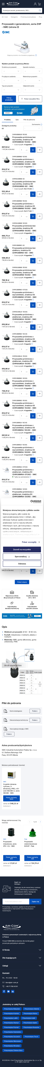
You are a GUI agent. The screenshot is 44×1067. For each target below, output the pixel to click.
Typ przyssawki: (7, 86)
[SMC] (6, 34)
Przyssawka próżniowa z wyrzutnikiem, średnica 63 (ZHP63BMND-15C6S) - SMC (24, 405)
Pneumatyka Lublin (11, 1018)
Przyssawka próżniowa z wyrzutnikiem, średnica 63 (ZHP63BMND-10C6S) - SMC (24, 383)
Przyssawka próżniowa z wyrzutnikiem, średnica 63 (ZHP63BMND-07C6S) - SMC (24, 294)
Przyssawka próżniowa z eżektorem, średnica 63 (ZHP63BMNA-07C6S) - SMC (24, 472)
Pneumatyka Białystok (12, 1009)
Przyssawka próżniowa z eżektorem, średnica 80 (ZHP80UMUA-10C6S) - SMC (24, 316)
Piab (25, 839)
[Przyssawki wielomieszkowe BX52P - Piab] (32, 832)
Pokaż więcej (22, 582)
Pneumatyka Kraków (11, 1013)
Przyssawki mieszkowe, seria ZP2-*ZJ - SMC (9, 844)
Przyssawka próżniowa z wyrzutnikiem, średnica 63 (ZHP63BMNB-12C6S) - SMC (24, 161)
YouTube (8, 991)
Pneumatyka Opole (30, 1023)
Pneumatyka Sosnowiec (12, 1032)
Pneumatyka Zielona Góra (13, 1050)
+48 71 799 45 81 (12, 986)
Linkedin (13, 991)
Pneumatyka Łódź (28, 1018)
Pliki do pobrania (29, 120)
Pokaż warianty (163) (11, 798)
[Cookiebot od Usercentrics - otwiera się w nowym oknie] (31, 501)
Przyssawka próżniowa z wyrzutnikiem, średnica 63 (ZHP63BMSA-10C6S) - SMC (24, 449)
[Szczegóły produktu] (39, 150)
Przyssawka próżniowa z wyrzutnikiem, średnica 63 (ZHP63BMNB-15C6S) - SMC (24, 206)
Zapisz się (35, 901)
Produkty (7, 120)
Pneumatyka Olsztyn (11, 1023)
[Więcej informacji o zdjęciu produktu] (36, 55)
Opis (17, 120)
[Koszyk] (40, 4)
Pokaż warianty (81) (11, 858)
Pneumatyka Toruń (31, 1036)
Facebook (4, 991)
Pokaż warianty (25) (32, 858)
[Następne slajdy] (40, 822)
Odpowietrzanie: (28, 86)
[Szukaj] (40, 10)
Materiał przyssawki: (30, 76)
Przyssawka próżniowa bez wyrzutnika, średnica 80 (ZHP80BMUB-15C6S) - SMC (24, 139)
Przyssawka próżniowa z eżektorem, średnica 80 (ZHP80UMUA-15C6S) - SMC (24, 361)
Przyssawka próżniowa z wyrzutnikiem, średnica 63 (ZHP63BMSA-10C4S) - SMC (24, 427)
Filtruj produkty (9, 99)
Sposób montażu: (29, 67)
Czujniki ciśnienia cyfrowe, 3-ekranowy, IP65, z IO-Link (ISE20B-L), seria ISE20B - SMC (11, 788)
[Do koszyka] (33, 150)
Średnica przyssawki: (9, 67)
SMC (4, 782)
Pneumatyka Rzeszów (31, 1027)
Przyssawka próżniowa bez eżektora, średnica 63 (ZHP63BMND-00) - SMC (24, 250)
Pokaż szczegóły (29, 542)
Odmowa (22, 564)
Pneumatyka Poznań (11, 1027)
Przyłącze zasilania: (9, 76)
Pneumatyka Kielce (30, 1013)
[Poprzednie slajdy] (30, 822)
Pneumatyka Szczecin (12, 1036)
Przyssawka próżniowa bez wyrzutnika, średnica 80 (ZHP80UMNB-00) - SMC (24, 183)
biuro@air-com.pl (12, 982)
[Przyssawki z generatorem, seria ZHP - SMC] (22, 47)
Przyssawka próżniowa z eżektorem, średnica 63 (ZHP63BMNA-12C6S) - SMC (24, 494)
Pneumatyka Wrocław (12, 1046)
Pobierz (35, 711)
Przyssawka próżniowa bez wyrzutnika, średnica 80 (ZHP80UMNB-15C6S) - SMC (24, 272)
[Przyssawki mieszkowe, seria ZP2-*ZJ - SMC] (11, 832)
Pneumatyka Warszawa (12, 1041)
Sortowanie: (36, 124)
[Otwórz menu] (4, 4)
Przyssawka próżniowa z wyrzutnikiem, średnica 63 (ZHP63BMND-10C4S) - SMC (24, 339)
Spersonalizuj (21, 556)
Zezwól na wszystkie (22, 549)
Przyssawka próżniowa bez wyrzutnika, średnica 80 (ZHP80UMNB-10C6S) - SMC (24, 228)
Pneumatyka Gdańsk (32, 1009)
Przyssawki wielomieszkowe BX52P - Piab (30, 844)
